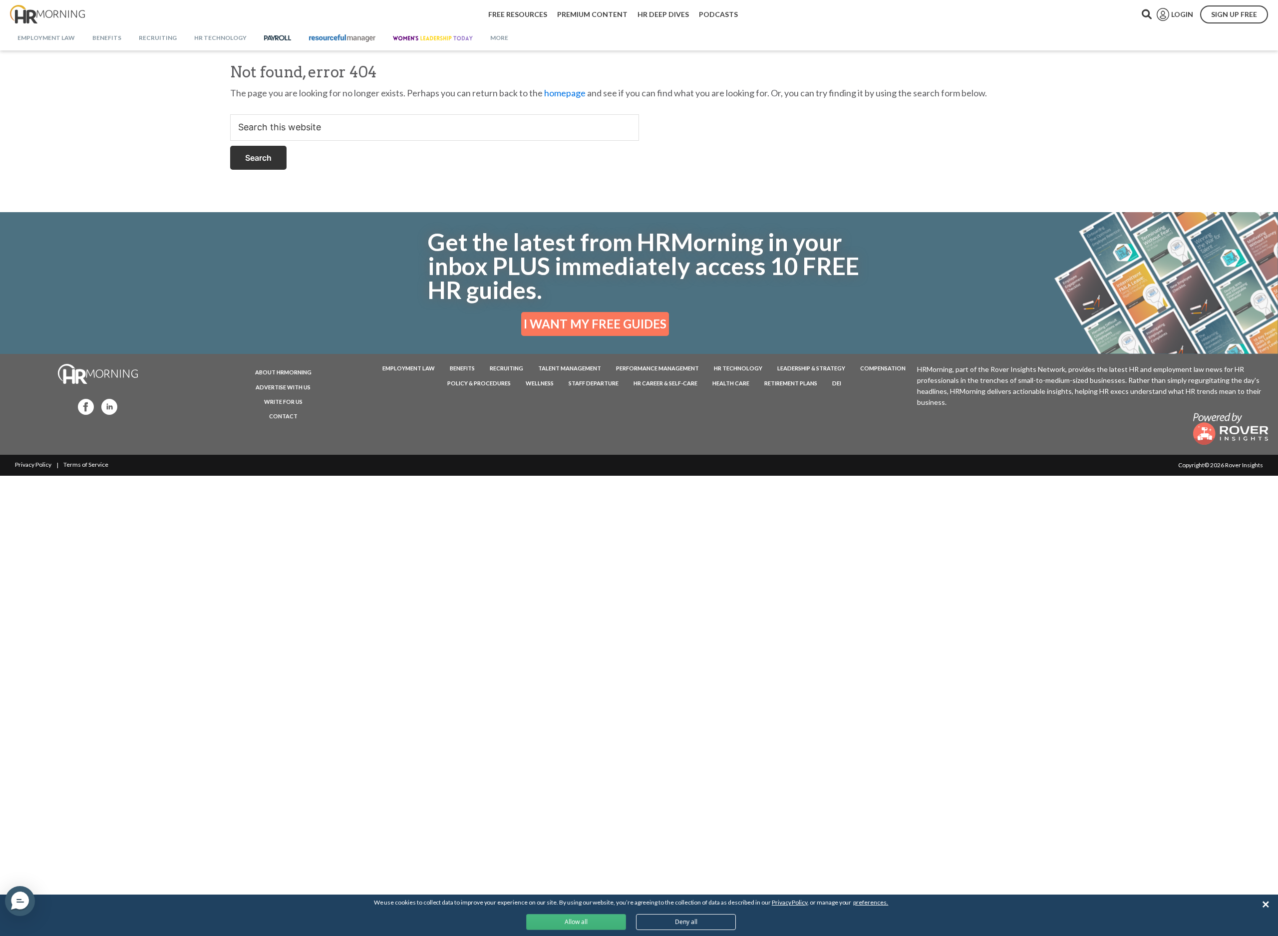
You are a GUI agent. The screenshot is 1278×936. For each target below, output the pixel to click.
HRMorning (47, 14)
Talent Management (569, 368)
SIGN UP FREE (1234, 14)
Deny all (686, 922)
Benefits (462, 368)
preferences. (870, 902)
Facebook (83, 406)
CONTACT (283, 416)
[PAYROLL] (278, 38)
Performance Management (657, 368)
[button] (20, 901)
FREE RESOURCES (517, 14)
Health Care (730, 383)
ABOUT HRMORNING (283, 372)
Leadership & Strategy (811, 368)
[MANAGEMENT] (342, 38)
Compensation (883, 368)
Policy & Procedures (479, 383)
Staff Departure (594, 383)
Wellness (540, 383)
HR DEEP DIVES (663, 14)
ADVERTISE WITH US (283, 387)
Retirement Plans (790, 383)
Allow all (576, 922)
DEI (836, 383)
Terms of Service (85, 464)
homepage (565, 92)
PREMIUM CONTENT (592, 14)
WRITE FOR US (283, 401)
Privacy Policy (33, 464)
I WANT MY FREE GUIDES (595, 323)
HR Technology (738, 368)
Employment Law (408, 368)
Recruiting (506, 368)
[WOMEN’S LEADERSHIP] (433, 38)
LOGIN (1182, 14)
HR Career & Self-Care (665, 383)
